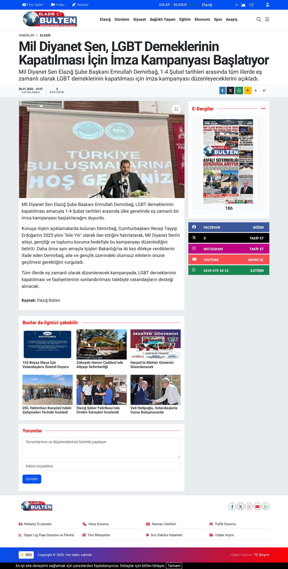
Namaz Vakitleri (164, 524)
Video (60, 5)
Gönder (32, 479)
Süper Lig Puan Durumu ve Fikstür (49, 535)
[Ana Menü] (267, 19)
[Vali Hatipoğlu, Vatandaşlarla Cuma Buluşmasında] (155, 389)
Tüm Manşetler (99, 535)
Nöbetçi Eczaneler (38, 524)
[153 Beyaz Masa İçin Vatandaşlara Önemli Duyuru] (47, 344)
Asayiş (232, 19)
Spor (218, 19)
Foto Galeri (35, 5)
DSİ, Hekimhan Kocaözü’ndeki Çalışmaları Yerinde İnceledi (46, 410)
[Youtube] (257, 506)
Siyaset (139, 19)
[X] (240, 506)
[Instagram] (249, 506)
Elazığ (105, 19)
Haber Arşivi (224, 535)
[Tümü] (263, 108)
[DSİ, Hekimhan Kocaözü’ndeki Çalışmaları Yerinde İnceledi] (47, 389)
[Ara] (259, 19)
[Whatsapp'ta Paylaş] (239, 90)
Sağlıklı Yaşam (163, 19)
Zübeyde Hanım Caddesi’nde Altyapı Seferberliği (99, 364)
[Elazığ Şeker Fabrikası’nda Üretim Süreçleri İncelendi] (101, 389)
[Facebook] (232, 506)
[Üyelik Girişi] (265, 5)
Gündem (122, 19)
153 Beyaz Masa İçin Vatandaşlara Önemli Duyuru (45, 364)
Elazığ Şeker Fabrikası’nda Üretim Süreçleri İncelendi (98, 410)
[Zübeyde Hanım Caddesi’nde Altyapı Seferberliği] (101, 344)
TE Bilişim (261, 555)
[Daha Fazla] (248, 90)
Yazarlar (83, 5)
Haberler (26, 35)
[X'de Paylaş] (230, 90)
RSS (28, 555)
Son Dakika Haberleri (166, 535)
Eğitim (185, 19)
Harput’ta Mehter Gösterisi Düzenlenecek (151, 364)
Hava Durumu (98, 524)
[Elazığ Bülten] (51, 19)
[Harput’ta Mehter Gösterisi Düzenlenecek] (155, 344)
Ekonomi (202, 19)
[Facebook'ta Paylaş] (222, 90)
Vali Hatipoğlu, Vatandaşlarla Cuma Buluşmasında (153, 410)
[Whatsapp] (265, 506)
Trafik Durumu (225, 524)
